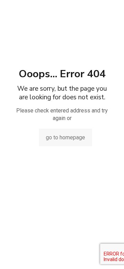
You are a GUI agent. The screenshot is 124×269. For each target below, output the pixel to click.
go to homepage (65, 137)
